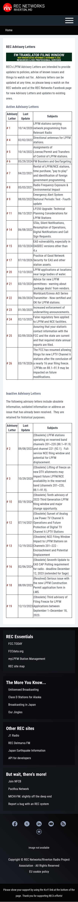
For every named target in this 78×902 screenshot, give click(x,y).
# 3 (8, 478)
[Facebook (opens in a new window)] (15, 824)
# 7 (8, 173)
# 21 (9, 284)
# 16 (9, 566)
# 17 (9, 260)
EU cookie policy (39, 871)
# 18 (9, 585)
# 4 (8, 140)
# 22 (9, 298)
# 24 (9, 319)
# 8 (8, 187)
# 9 (8, 199)
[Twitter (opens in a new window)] (27, 824)
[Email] (39, 831)
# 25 (9, 336)
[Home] (24, 7)
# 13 (9, 546)
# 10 (9, 502)
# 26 (9, 363)
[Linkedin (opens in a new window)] (39, 824)
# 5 (8, 152)
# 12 (9, 522)
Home (8, 30)
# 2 (8, 449)
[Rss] (63, 824)
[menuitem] (39, 644)
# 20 (9, 272)
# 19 (9, 606)
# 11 (9, 213)
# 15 (9, 246)
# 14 (9, 229)
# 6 (8, 161)
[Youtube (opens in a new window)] (51, 824)
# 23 (9, 310)
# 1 (8, 128)
